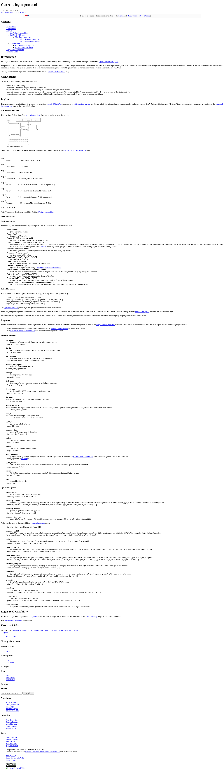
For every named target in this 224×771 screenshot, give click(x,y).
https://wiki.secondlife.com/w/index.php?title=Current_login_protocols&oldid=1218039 (45, 630)
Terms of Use (11, 760)
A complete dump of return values (22, 331)
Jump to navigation (8, 12)
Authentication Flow (135, 16)
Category (4, 633)
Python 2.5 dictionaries (59, 329)
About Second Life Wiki (15, 758)
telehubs (43, 247)
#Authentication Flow (46, 212)
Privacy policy (11, 756)
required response (38, 523)
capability (24, 459)
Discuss (147, 16)
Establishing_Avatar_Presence (74, 150)
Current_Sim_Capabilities (83, 457)
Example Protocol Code (56, 72)
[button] (2, 666)
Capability (34, 617)
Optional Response (11, 308)
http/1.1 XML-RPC (54, 104)
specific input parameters (81, 104)
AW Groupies (11, 636)
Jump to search (20, 12)
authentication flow (33, 115)
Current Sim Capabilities (13, 620)
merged (121, 16)
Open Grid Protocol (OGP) (109, 62)
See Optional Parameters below (49, 268)
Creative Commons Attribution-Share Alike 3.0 (42, 752)
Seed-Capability (91, 617)
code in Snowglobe (142, 312)
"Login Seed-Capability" (105, 325)
